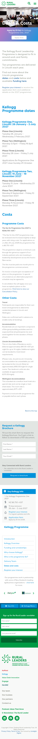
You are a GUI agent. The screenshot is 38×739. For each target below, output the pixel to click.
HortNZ (5, 685)
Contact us (6, 703)
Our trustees (7, 695)
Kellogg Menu (29, 606)
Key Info (11, 606)
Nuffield (5, 670)
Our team (6, 691)
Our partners (7, 699)
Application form (16, 517)
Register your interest (11, 87)
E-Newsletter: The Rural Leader (15, 713)
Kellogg (5, 674)
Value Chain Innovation (10, 678)
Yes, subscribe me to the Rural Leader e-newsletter (18, 469)
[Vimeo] (17, 718)
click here (30, 583)
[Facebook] (10, 718)
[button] (4, 593)
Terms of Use (15, 731)
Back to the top (31, 411)
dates (5, 78)
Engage (5, 681)
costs (16, 78)
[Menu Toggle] (35, 3)
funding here (19, 81)
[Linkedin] (4, 718)
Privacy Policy (6, 731)
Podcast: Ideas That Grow (13, 709)
